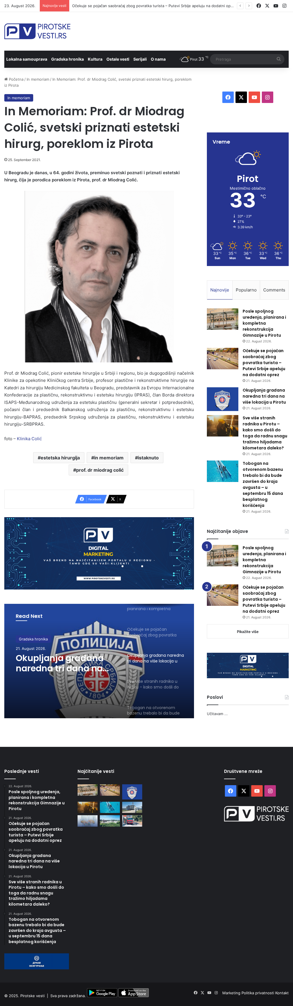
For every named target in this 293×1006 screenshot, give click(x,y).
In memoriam (38, 79)
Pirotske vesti (32, 995)
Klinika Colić (29, 438)
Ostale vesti (117, 59)
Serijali (140, 59)
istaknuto (148, 458)
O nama (158, 59)
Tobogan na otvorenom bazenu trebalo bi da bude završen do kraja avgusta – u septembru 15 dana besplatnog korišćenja (263, 484)
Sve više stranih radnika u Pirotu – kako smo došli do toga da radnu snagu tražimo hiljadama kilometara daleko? (265, 433)
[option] (99, 661)
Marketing (231, 993)
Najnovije (219, 290)
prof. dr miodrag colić (100, 470)
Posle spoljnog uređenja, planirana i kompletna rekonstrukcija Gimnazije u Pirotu (264, 323)
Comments (274, 290)
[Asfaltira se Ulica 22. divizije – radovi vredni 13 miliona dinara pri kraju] (132, 820)
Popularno (246, 290)
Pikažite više (248, 631)
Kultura (95, 59)
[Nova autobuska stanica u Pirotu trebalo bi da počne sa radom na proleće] (110, 820)
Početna (15, 79)
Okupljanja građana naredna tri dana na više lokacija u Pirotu (60, 663)
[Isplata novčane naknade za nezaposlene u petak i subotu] (88, 820)
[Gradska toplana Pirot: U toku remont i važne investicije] (132, 807)
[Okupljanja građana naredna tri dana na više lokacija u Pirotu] (222, 399)
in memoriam (109, 458)
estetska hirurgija (60, 458)
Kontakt (282, 993)
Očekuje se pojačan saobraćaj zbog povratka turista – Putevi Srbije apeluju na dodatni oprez (154, 5)
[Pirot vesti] (37, 31)
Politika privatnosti (258, 993)
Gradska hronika (67, 59)
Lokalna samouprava (26, 59)
